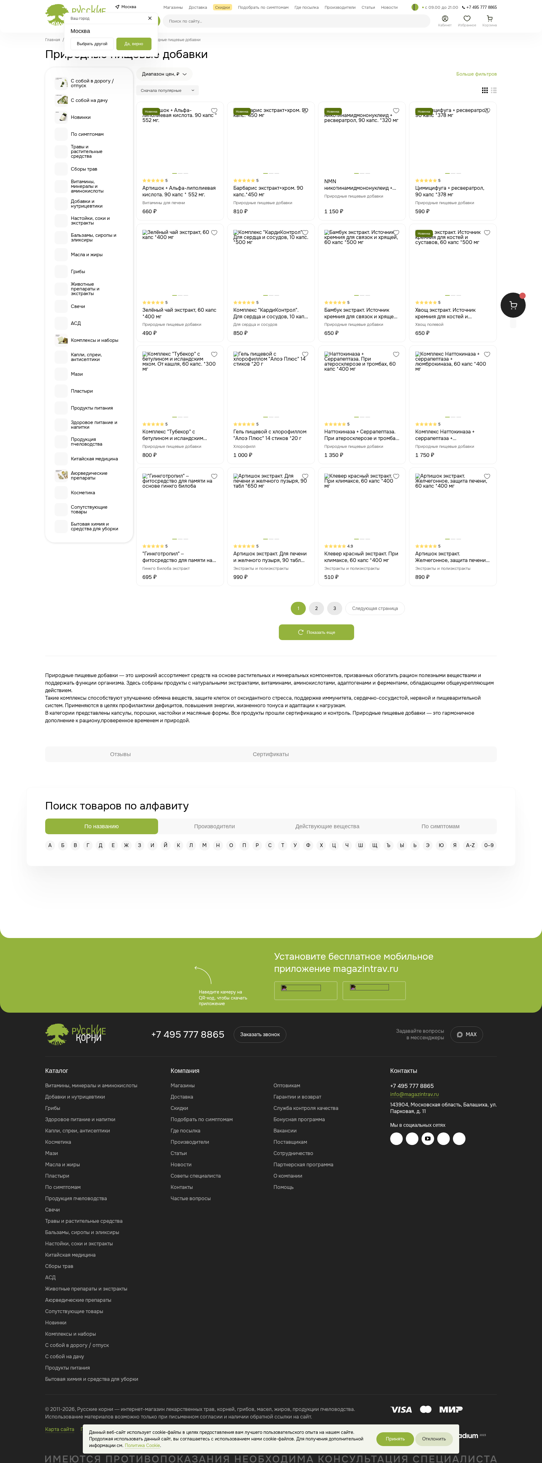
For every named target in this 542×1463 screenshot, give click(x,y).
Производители (190, 1142)
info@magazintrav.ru (414, 1094)
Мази (77, 374)
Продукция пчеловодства (86, 441)
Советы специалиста (196, 1176)
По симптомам (87, 134)
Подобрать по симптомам (202, 1119)
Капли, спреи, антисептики (86, 357)
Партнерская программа (303, 1164)
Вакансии (285, 1130)
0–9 (489, 845)
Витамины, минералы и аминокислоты (87, 186)
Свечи (78, 306)
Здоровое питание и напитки (94, 424)
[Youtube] (428, 1138)
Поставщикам (290, 1142)
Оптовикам (287, 1085)
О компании (288, 1176)
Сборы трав (84, 169)
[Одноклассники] (443, 1138)
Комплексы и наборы (94, 340)
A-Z (470, 845)
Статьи (179, 1153)
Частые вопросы (191, 1198)
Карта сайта (59, 1429)
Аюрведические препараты (89, 475)
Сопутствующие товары (89, 509)
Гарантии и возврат (297, 1097)
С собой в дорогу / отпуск (92, 83)
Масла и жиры (87, 255)
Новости (181, 1164)
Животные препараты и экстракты (85, 289)
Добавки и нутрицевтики (87, 203)
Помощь (284, 1187)
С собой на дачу (89, 100)
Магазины (183, 1085)
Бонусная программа (299, 1119)
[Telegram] (415, 7)
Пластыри (82, 391)
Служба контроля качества (306, 1108)
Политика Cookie (142, 1445)
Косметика (83, 493)
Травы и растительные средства (87, 152)
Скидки (179, 1108)
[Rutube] (459, 1138)
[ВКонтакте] (412, 1138)
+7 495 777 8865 (187, 1035)
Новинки (81, 117)
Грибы (78, 271)
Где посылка (185, 1130)
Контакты (182, 1187)
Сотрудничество (293, 1153)
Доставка (182, 1097)
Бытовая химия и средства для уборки (94, 526)
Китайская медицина (94, 459)
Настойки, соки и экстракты (90, 220)
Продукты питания (92, 408)
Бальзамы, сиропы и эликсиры (93, 237)
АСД (76, 323)
